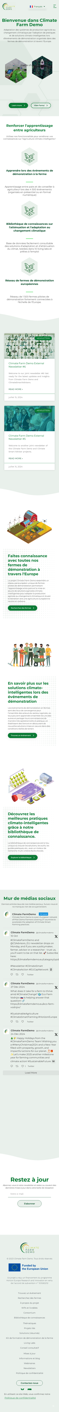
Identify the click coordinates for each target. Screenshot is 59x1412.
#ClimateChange (26, 994)
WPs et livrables (29, 1308)
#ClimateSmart (34, 966)
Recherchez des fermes (29, 1298)
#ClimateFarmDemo (22, 940)
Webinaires (29, 1363)
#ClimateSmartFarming (24, 1017)
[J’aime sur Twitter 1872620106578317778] (23, 1022)
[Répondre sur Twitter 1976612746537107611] (12, 975)
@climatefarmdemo (45, 933)
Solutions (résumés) (29, 1333)
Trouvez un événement (29, 1293)
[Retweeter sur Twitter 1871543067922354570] (18, 1066)
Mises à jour (30, 1353)
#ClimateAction (19, 969)
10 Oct (14, 936)
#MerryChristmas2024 (25, 1044)
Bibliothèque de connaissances (29, 1317)
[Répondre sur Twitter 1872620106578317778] (12, 1022)
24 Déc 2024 (18, 1034)
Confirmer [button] (26, 1406)
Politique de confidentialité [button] (20, 1398)
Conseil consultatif (29, 1348)
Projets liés (29, 1328)
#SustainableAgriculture (24, 1013)
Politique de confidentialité (29, 1373)
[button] (55, 6)
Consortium (29, 1312)
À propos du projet (29, 1303)
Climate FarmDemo (22, 932)
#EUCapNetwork (38, 969)
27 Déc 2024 (18, 987)
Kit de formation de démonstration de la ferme (29, 1338)
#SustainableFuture (39, 1061)
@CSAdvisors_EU (20, 943)
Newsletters (30, 1368)
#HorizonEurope (47, 1017)
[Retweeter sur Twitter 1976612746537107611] (18, 975)
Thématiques (29, 1323)
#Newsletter (17, 966)
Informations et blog (29, 1358)
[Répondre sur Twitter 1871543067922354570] (12, 1066)
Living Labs (29, 1343)
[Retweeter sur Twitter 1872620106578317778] (18, 1022)
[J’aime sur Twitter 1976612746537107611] (23, 975)
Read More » (16, 389)
